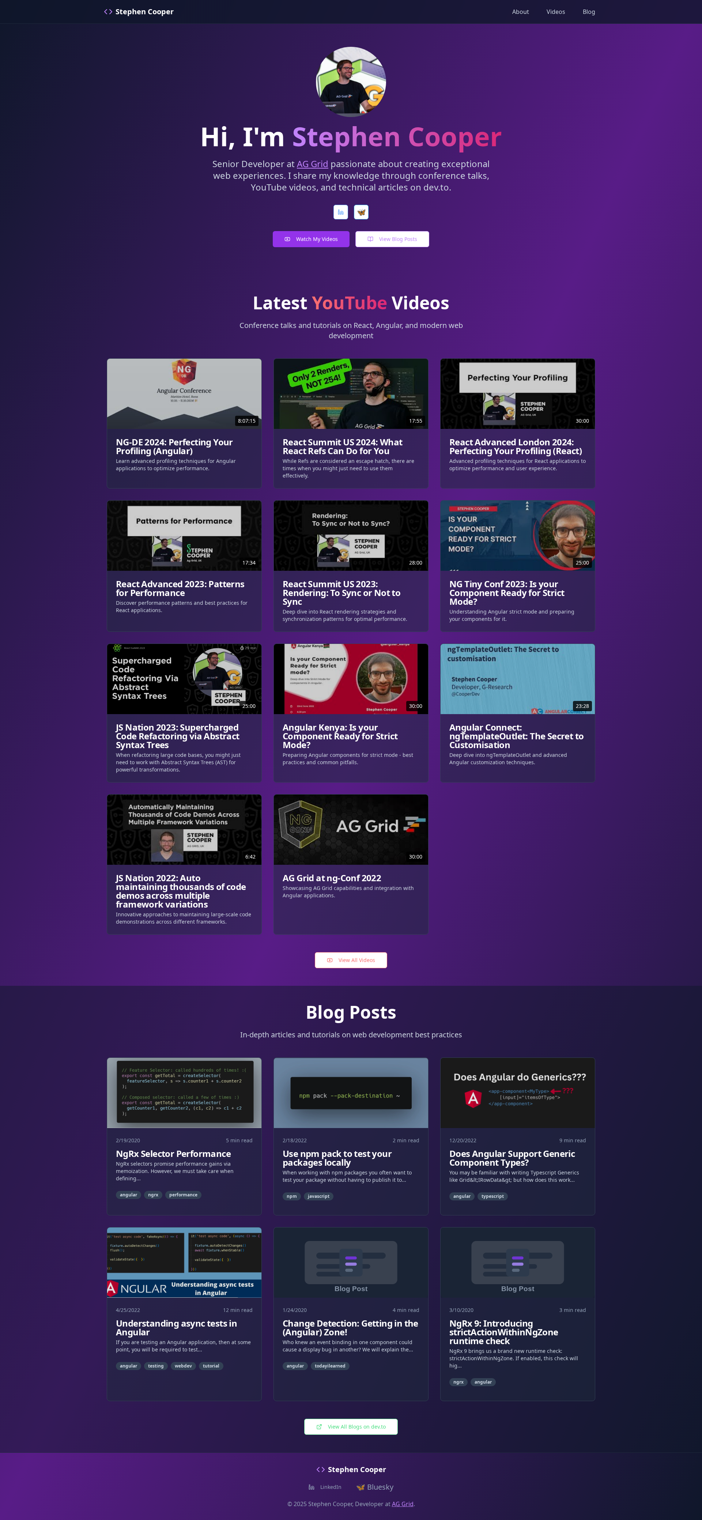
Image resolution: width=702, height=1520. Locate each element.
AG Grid (312, 164)
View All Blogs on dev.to (357, 1426)
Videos (556, 12)
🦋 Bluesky (374, 1487)
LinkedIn (330, 1486)
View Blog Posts (398, 238)
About (520, 12)
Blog (589, 12)
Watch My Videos (317, 238)
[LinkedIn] (340, 212)
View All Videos (357, 960)
